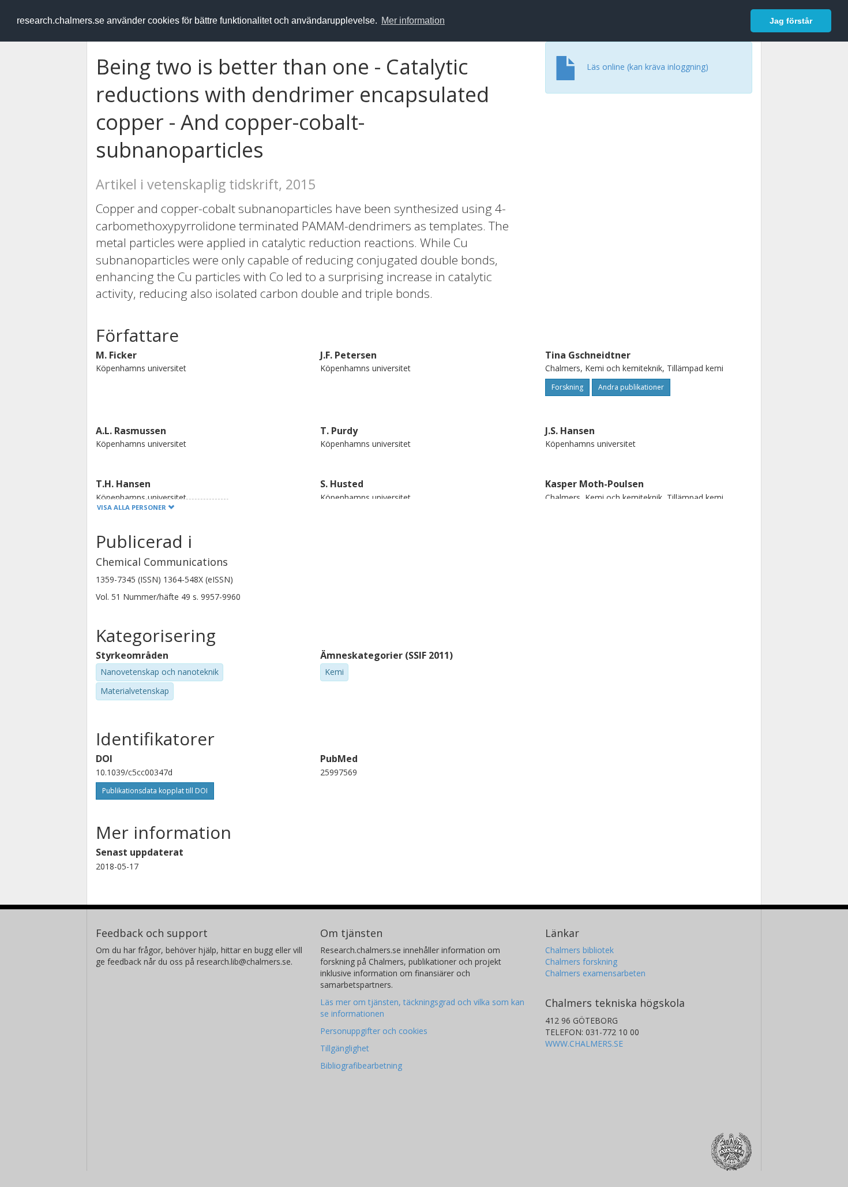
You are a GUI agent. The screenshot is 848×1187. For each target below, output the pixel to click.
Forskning (567, 387)
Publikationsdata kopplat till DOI (155, 791)
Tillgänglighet (344, 1048)
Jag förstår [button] (791, 20)
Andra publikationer (631, 387)
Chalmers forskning (581, 961)
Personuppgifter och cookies (373, 1030)
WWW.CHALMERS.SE (584, 1043)
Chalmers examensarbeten (595, 973)
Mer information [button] (413, 20)
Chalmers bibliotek (579, 950)
